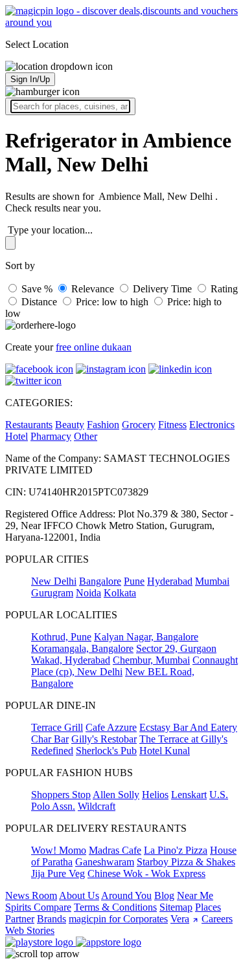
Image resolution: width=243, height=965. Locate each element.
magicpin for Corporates (118, 918)
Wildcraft (96, 806)
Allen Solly (116, 794)
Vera (179, 918)
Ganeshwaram (104, 861)
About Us (79, 895)
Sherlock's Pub (106, 750)
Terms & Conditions (115, 907)
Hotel (16, 436)
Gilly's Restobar (104, 738)
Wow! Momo (58, 850)
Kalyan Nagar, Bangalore (146, 636)
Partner (19, 918)
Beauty (69, 424)
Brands (51, 918)
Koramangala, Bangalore (82, 648)
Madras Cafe (115, 850)
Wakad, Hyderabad (70, 660)
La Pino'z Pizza (175, 850)
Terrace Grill (57, 727)
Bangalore (100, 581)
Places (208, 907)
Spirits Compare (38, 907)
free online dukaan (94, 347)
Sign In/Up (30, 79)
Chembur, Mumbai (151, 660)
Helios (155, 794)
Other (85, 436)
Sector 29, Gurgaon (176, 648)
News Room (31, 895)
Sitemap (175, 907)
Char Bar (50, 738)
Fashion (103, 424)
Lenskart (189, 794)
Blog (164, 895)
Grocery (139, 424)
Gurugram (52, 592)
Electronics (212, 424)
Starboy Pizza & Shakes (186, 861)
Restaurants (28, 424)
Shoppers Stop (61, 794)
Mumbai (212, 581)
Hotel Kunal (164, 750)
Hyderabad (169, 581)
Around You (126, 895)
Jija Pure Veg (58, 873)
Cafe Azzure (111, 727)
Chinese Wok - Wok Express (146, 873)
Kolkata (120, 592)
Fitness (172, 424)
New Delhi (53, 581)
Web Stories (29, 930)
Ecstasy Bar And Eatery (188, 727)
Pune (134, 581)
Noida (88, 592)
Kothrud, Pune (61, 636)
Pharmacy (50, 436)
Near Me (195, 895)
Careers (217, 918)
